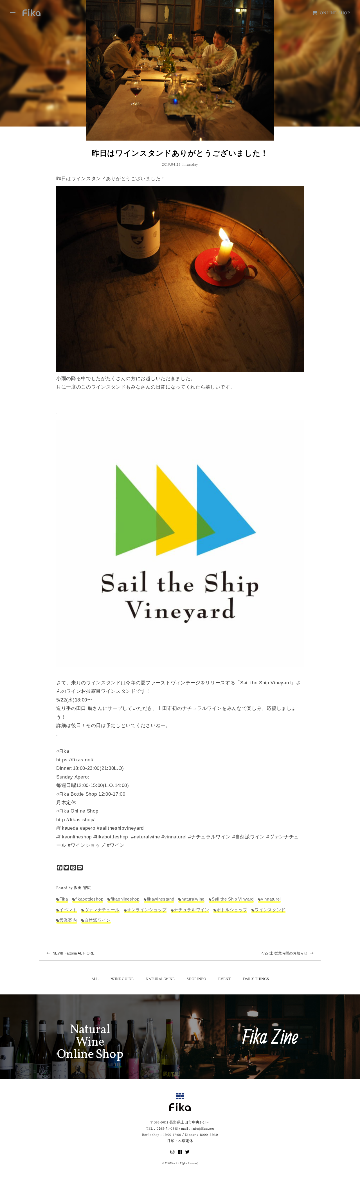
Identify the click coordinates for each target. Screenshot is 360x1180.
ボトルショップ (232, 909)
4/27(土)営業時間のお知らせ (285, 953)
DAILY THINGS (256, 979)
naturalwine (192, 899)
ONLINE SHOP (335, 13)
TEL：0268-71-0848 (162, 1128)
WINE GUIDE (122, 979)
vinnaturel (271, 899)
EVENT (224, 979)
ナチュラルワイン (191, 909)
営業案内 (68, 920)
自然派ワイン (97, 920)
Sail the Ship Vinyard (233, 899)
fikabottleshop (89, 899)
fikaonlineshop (125, 899)
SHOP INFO (196, 979)
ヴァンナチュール (102, 909)
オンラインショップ (146, 909)
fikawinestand (160, 899)
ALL (94, 979)
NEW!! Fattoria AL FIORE (72, 953)
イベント (68, 909)
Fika (63, 899)
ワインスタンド (270, 909)
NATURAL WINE (160, 979)
